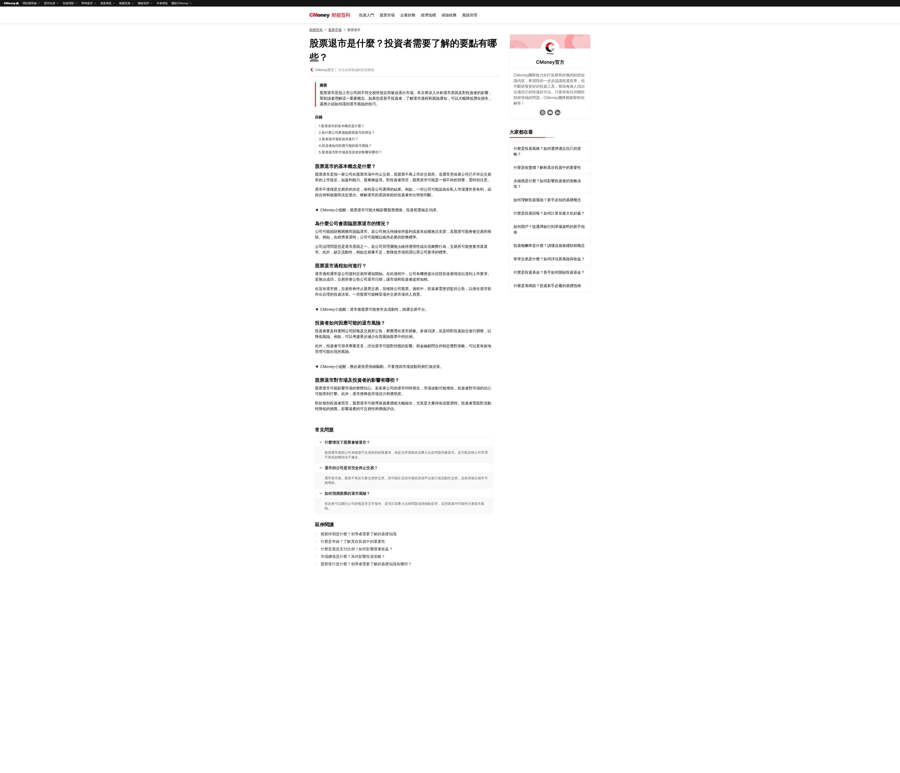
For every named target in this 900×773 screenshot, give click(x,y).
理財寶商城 (29, 3)
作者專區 (162, 3)
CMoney (9, 3)
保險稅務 (449, 15)
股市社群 (49, 3)
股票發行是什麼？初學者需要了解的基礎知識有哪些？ (366, 564)
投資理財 (68, 3)
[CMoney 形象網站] (542, 112)
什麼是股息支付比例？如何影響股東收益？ (357, 549)
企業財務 (407, 15)
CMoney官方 (324, 70)
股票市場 (387, 15)
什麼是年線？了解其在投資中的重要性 (353, 541)
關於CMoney (180, 3)
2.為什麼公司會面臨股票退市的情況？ (347, 132)
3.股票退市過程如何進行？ (339, 139)
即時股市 (87, 3)
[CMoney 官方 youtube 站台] (550, 112)
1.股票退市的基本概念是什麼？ (341, 126)
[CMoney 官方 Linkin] (557, 112)
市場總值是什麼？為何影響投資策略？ (353, 556)
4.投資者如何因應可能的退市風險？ (345, 145)
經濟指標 (428, 15)
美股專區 (106, 3)
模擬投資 (124, 3)
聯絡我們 (143, 3)
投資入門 (366, 15)
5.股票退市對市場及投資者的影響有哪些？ (350, 152)
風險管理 (469, 15)
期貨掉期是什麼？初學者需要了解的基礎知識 (359, 534)
